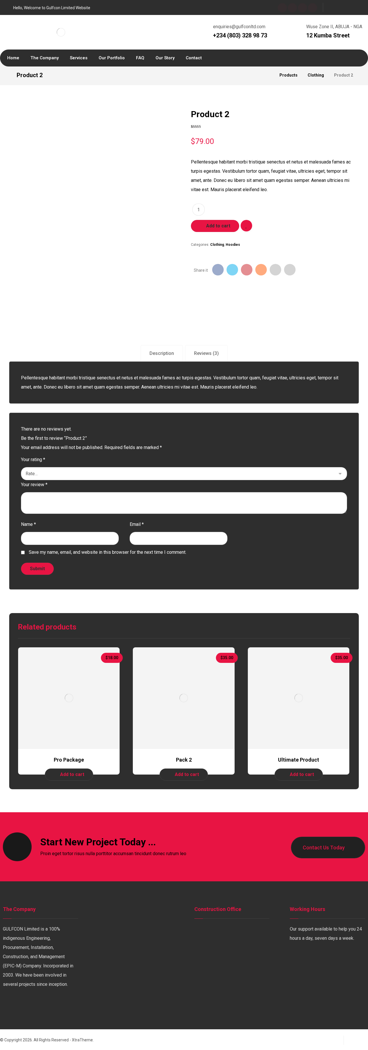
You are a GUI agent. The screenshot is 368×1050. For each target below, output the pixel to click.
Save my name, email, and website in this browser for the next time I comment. (107, 552)
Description (162, 353)
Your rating (33, 459)
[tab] (162, 353)
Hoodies (233, 245)
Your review (34, 484)
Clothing (217, 245)
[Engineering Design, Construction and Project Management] (61, 32)
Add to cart (218, 226)
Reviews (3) (206, 353)
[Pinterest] (54, 1003)
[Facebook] (282, 7)
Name (28, 524)
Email (137, 524)
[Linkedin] (31, 1003)
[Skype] (312, 7)
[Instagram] (302, 7)
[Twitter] (292, 7)
